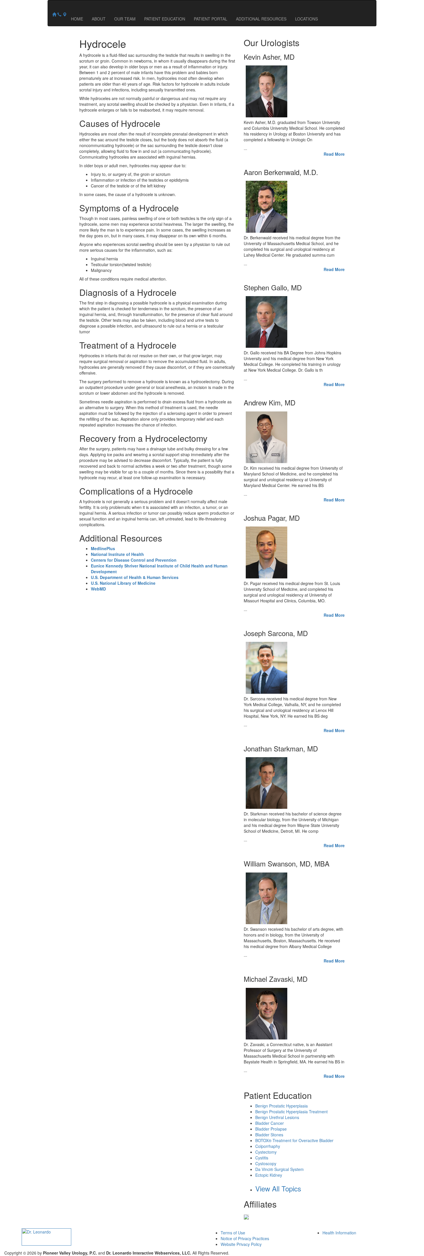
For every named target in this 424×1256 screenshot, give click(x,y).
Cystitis (261, 1158)
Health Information (339, 1233)
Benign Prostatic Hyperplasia (281, 1106)
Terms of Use (233, 1233)
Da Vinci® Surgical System (279, 1169)
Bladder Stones (269, 1134)
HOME (77, 19)
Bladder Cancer (269, 1123)
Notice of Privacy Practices (245, 1238)
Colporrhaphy (267, 1146)
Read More (334, 154)
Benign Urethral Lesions (277, 1117)
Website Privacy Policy (241, 1244)
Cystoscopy (265, 1163)
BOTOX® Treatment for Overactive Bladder (294, 1140)
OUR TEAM (125, 19)
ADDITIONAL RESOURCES (261, 19)
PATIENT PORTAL (210, 19)
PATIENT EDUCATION (164, 19)
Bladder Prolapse (271, 1129)
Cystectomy (266, 1152)
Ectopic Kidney (268, 1175)
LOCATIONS (306, 19)
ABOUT (99, 19)
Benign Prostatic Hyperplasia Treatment (291, 1111)
